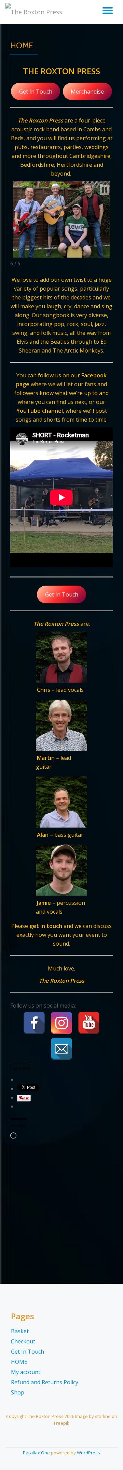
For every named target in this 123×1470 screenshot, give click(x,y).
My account (25, 1372)
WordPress (88, 1453)
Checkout (23, 1341)
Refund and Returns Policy (44, 1382)
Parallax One (37, 1453)
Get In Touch (35, 91)
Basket (20, 1331)
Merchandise (87, 91)
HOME (19, 1362)
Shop (17, 1392)
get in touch (45, 926)
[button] (104, 190)
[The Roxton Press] (35, 12)
